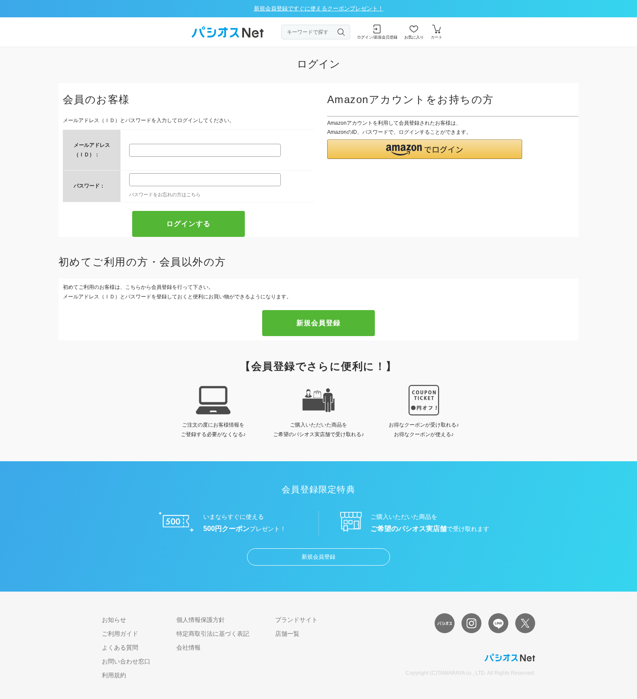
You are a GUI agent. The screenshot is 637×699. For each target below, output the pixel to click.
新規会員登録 (318, 556)
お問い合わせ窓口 (126, 661)
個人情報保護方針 (200, 619)
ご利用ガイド (120, 633)
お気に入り (414, 37)
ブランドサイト (296, 619)
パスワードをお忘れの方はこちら (165, 194)
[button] (424, 149)
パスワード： (89, 186)
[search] (341, 32)
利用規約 (114, 675)
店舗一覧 (287, 633)
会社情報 (188, 647)
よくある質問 (120, 647)
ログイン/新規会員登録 (377, 37)
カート (436, 37)
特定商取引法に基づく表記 (212, 633)
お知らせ (114, 619)
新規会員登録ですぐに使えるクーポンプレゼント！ (319, 8)
